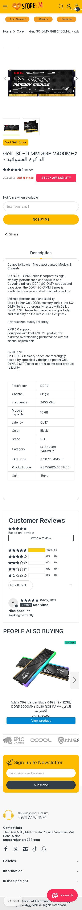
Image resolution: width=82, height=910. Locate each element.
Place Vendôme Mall (60, 832)
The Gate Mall (12, 832)
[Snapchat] (43, 849)
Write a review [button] (41, 538)
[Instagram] (25, 849)
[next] (74, 680)
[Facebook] (5, 849)
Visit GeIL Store (15, 142)
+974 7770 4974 (32, 817)
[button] (12, 169)
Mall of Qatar (34, 832)
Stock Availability (56, 177)
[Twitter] (15, 849)
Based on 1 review (21, 532)
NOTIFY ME (41, 219)
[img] (29, 600)
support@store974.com (21, 839)
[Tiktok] (34, 849)
